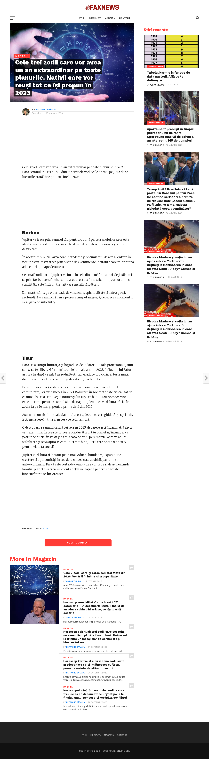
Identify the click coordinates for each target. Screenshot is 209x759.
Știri (82, 18)
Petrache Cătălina (75, 647)
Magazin (109, 18)
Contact (124, 18)
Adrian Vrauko (73, 581)
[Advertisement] (78, 142)
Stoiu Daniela (157, 145)
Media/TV (95, 18)
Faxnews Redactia (46, 109)
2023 (45, 528)
